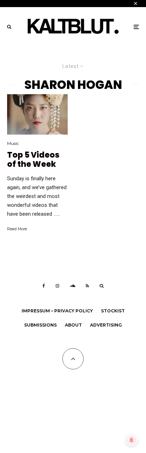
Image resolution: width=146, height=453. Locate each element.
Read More (17, 228)
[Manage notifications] (131, 440)
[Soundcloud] (72, 285)
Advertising (106, 325)
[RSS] (87, 285)
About (73, 325)
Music (13, 143)
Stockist (113, 310)
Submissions (40, 325)
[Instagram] (57, 285)
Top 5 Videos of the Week (33, 160)
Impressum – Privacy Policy (57, 310)
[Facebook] (43, 285)
